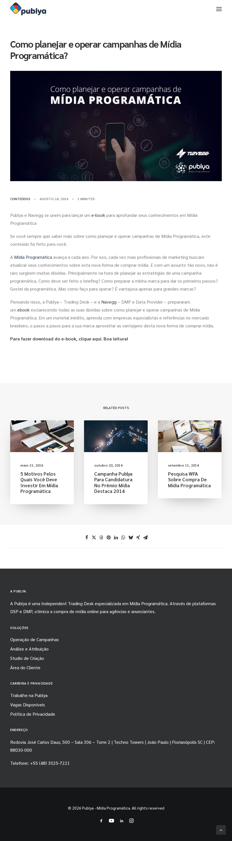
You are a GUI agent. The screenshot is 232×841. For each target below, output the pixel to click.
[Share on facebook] (86, 537)
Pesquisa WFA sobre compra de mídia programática (189, 479)
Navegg (109, 302)
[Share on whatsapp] (123, 537)
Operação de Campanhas (34, 639)
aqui (96, 339)
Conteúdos (20, 198)
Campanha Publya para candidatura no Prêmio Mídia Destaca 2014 (113, 482)
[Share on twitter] (94, 537)
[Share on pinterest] (108, 537)
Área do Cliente (25, 667)
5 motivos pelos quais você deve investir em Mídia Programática (39, 482)
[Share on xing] (138, 537)
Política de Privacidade (32, 714)
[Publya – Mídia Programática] (28, 9)
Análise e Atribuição (29, 649)
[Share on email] (145, 537)
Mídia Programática (33, 257)
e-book (98, 215)
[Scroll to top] (221, 829)
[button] (219, 9)
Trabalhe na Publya (29, 695)
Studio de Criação (27, 658)
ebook (23, 310)
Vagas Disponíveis (27, 704)
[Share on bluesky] (130, 537)
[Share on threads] (101, 537)
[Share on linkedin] (116, 537)
